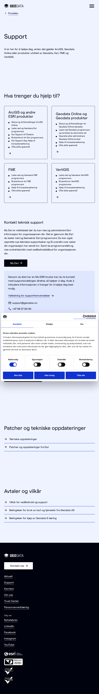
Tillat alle (81, 375)
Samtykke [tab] (17, 324)
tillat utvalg (50, 375)
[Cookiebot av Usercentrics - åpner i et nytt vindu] (84, 317)
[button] (92, 6)
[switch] (37, 365)
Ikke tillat (18, 375)
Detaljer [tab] (49, 324)
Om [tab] (81, 324)
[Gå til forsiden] (13, 6)
